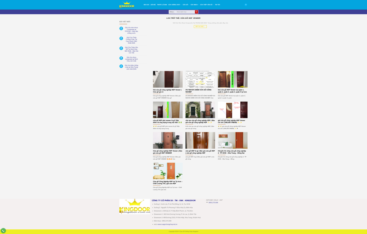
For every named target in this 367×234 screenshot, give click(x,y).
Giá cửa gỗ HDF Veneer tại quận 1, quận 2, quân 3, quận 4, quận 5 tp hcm (232, 91)
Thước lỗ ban (162, 4)
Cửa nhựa (194, 4)
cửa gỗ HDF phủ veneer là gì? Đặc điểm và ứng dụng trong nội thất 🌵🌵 (167, 121)
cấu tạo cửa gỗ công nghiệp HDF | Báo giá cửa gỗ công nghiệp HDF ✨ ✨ (200, 121)
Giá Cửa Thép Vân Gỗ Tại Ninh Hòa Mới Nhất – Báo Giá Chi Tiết (131, 50)
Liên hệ (153, 4)
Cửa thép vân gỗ (206, 4)
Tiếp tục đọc (200, 26)
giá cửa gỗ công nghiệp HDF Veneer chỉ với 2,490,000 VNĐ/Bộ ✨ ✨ (231, 121)
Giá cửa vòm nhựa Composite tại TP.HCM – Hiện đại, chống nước (131, 30)
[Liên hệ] (3, 231)
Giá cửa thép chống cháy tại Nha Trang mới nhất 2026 (131, 67)
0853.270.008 (213, 202)
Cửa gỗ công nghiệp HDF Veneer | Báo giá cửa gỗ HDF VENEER (167, 152)
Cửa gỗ (185, 4)
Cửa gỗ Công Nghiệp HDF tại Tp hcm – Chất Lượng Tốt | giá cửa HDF (167, 183)
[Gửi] (196, 12)
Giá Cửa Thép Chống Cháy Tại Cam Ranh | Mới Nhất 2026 (131, 40)
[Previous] (157, 44)
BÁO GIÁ (146, 4)
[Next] (243, 44)
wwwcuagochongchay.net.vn (167, 224)
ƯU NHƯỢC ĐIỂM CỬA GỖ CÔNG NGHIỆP (198, 91)
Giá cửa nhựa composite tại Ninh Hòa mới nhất (131, 59)
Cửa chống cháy (174, 4)
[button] (245, 4)
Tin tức (217, 4)
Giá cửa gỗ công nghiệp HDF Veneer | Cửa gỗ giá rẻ (167, 91)
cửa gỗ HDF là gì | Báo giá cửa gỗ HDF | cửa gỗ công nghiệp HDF (200, 152)
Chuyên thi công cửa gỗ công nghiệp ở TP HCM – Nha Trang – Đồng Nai (232, 152)
